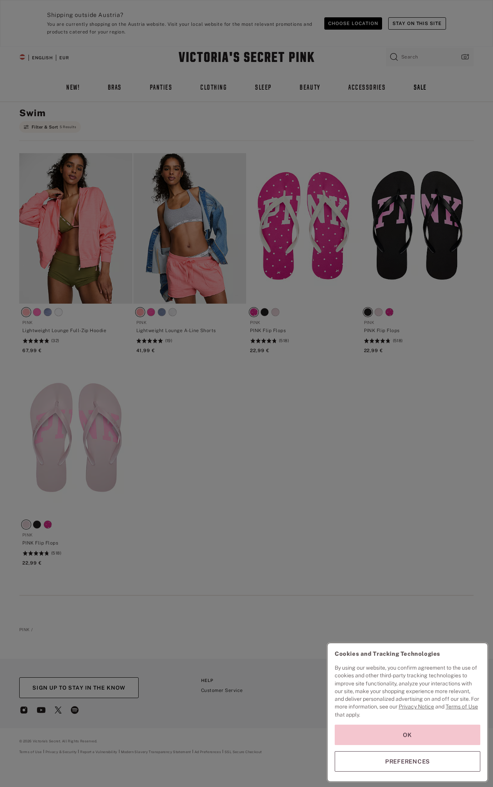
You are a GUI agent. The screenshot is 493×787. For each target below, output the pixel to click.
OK (407, 735)
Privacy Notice (416, 706)
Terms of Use (462, 706)
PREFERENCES (407, 761)
